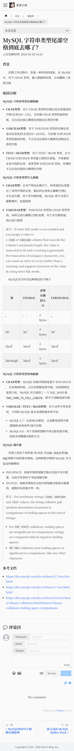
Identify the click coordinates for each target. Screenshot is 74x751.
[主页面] (6, 16)
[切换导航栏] (5, 5)
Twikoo (60, 710)
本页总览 (10, 31)
